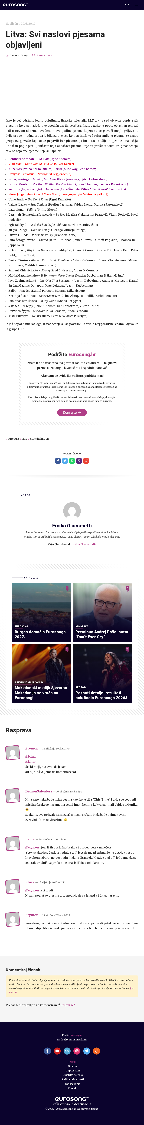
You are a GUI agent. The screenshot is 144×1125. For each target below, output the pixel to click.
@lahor (30, 761)
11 (127, 649)
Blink (30, 882)
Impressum (73, 1070)
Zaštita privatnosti (73, 1079)
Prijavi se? (68, 1005)
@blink (30, 756)
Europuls (13, 438)
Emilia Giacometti (83, 544)
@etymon (32, 847)
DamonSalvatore (38, 791)
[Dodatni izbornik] (136, 5)
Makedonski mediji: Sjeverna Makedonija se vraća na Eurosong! (41, 692)
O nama (72, 1066)
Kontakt (73, 1088)
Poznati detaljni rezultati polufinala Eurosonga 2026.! (101, 695)
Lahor (30, 839)
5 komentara (44, 55)
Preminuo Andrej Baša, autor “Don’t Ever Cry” (102, 634)
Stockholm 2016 (40, 438)
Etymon (31, 748)
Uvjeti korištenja (73, 1075)
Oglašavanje (72, 1084)
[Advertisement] (72, 87)
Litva (24, 438)
